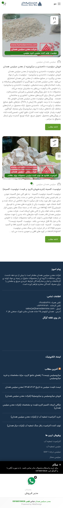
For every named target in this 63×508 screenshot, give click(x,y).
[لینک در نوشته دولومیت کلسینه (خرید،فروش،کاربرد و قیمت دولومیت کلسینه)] (31, 158)
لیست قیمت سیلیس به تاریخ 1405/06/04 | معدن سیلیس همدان (33, 387)
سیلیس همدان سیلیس (46, 62)
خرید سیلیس (29, 53)
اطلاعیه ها (45, 175)
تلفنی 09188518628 (21, 501)
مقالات (10, 175)
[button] (31, 485)
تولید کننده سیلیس (42, 53)
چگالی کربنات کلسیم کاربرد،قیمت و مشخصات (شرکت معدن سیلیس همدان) (32, 406)
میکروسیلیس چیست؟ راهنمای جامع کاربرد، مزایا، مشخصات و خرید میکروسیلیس (32, 377)
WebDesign (37, 504)
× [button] (60, 465)
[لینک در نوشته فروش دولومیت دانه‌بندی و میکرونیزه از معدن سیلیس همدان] (31, 35)
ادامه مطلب (53, 127)
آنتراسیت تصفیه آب (52, 441)
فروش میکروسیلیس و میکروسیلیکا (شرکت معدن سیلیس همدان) (33, 396)
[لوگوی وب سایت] (31, 3)
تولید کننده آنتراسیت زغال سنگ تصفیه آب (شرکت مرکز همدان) (34, 425)
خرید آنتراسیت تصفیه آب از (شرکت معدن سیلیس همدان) (36, 416)
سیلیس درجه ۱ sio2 (52, 452)
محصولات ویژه (19, 175)
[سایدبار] (59, 156)
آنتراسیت (53, 175)
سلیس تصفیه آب (53, 446)
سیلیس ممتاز (55, 457)
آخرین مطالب (51, 369)
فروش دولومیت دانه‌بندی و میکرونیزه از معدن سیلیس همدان (32, 66)
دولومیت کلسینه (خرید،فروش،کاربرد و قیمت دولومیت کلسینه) (32, 189)
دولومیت (53, 53)
